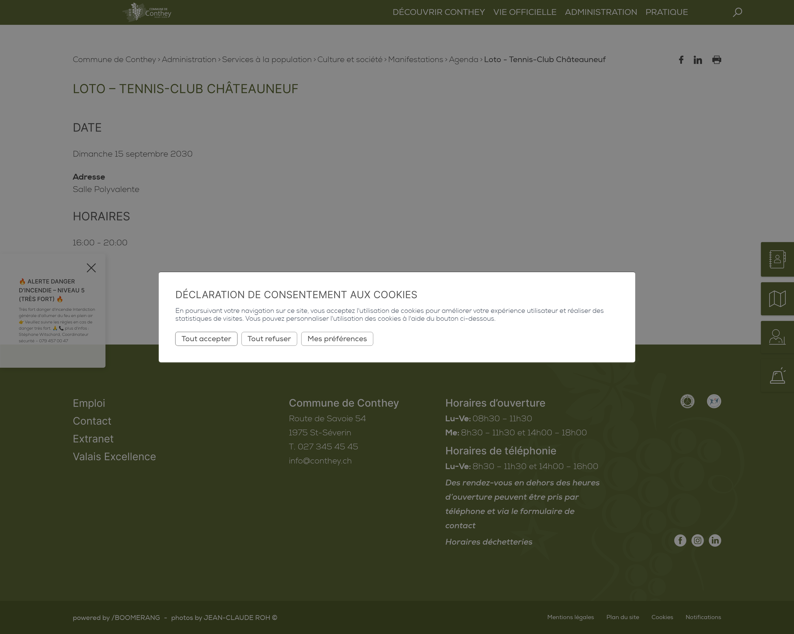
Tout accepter (206, 338)
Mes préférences (337, 338)
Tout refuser (269, 338)
